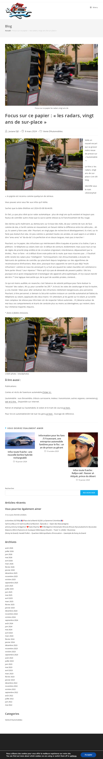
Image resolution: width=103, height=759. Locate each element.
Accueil (8, 30)
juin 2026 (8, 554)
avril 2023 (9, 670)
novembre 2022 (11, 686)
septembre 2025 (11, 582)
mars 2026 (9, 564)
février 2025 (9, 604)
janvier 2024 (10, 642)
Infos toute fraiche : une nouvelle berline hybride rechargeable (20, 454)
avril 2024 (9, 633)
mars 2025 (9, 601)
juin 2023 (8, 664)
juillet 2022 (9, 698)
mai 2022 (8, 705)
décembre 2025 (11, 573)
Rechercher (9, 488)
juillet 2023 (9, 661)
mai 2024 (8, 629)
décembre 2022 (11, 683)
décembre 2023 (11, 645)
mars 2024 (9, 636)
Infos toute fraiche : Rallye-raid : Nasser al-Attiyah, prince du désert (83, 473)
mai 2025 (8, 595)
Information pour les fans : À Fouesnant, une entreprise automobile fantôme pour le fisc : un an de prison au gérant (51, 441)
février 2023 (9, 676)
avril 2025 (9, 598)
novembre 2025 (11, 576)
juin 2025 (8, 592)
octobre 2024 (10, 617)
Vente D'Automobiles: (53, 131)
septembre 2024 (11, 620)
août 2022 (9, 695)
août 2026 (9, 548)
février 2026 (9, 567)
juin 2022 (8, 702)
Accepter (88, 755)
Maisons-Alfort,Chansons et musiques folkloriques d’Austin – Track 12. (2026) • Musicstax (40, 530)
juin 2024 (8, 626)
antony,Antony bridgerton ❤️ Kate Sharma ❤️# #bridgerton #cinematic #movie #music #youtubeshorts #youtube (50, 527)
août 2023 (9, 658)
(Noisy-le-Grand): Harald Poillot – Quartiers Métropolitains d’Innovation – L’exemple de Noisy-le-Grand (45, 533)
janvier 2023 (10, 680)
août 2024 (9, 623)
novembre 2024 (11, 614)
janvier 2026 (10, 570)
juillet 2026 (9, 551)
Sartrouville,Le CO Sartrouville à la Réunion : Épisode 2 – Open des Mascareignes (37, 524)
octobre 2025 (10, 579)
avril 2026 (9, 560)
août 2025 (9, 586)
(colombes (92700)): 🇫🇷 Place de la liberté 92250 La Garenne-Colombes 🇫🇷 (34, 520)
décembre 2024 (11, 611)
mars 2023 (9, 673)
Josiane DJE (14, 131)
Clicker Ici (47, 392)
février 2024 (9, 639)
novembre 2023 (11, 648)
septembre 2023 (11, 654)
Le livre (66, 408)
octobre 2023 (10, 651)
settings (73, 756)
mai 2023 (8, 667)
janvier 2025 (10, 608)
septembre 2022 (11, 692)
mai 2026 (8, 557)
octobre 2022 (10, 689)
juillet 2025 (9, 589)
